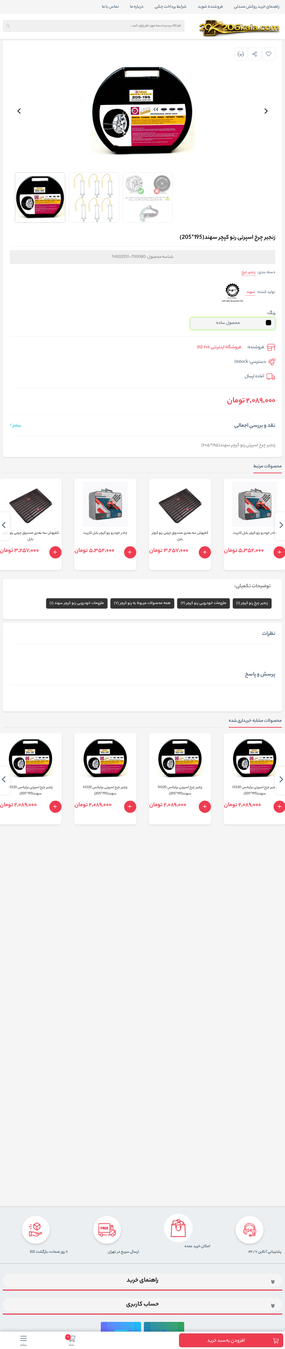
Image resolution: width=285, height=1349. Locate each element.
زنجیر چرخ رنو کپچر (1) (252, 603)
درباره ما (137, 6)
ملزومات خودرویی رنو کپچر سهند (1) (77, 603)
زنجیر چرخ (248, 272)
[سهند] (232, 292)
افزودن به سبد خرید (226, 1341)
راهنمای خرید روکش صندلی (256, 6)
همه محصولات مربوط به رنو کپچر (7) (142, 603)
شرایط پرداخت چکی (171, 6)
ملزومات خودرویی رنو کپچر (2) (203, 603)
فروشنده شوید (210, 6)
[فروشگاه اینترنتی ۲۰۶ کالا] (240, 28)
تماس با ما (110, 6)
